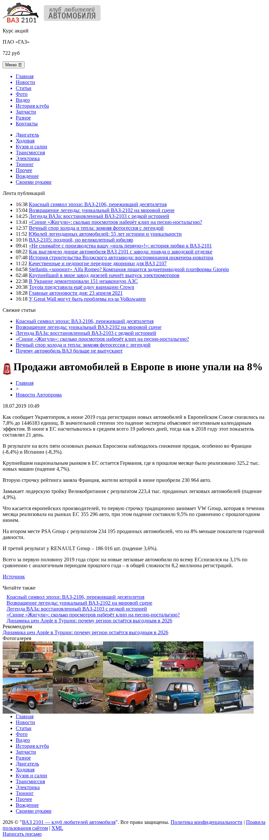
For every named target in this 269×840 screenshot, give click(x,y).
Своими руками (34, 182)
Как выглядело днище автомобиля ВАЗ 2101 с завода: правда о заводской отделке (120, 251)
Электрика (28, 158)
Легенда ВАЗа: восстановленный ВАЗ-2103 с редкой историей (99, 216)
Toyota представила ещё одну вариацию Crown (81, 287)
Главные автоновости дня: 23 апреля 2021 (76, 293)
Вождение (27, 176)
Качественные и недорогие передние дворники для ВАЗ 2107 (98, 263)
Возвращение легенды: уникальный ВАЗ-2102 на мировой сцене (102, 210)
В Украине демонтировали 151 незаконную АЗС (83, 281)
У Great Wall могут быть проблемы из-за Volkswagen (87, 299)
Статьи (23, 728)
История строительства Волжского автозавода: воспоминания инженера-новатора (121, 257)
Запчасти (26, 752)
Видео (23, 740)
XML (57, 828)
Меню (13, 64)
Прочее (24, 170)
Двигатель (27, 135)
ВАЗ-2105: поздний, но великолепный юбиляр (81, 240)
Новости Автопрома (39, 395)
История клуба (32, 746)
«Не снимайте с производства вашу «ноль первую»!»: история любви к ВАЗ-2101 (120, 245)
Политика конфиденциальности (206, 822)
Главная (24, 383)
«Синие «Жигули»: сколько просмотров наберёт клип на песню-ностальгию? (115, 222)
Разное (23, 758)
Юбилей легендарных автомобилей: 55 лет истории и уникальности (105, 234)
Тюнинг (25, 164)
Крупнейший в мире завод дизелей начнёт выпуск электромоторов (104, 275)
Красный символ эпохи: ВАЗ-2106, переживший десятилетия (98, 204)
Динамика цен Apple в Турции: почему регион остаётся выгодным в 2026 (89, 620)
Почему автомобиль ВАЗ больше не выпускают (69, 351)
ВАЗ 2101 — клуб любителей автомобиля (68, 822)
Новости (25, 722)
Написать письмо (22, 834)
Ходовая (25, 140)
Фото (22, 734)
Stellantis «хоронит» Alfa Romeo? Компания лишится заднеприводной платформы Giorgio (129, 269)
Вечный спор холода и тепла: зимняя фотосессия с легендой (96, 228)
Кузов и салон (31, 146)
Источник (14, 576)
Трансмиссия (30, 152)
